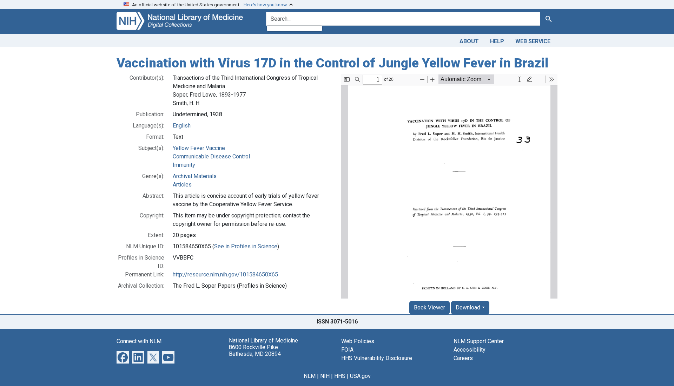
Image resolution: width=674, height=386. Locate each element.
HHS (339, 376)
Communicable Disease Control (211, 156)
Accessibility (469, 349)
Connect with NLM (139, 341)
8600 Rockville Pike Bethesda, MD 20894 (255, 350)
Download (468, 307)
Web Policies (357, 341)
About (469, 41)
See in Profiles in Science (245, 246)
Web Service (532, 41)
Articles (182, 184)
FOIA (347, 349)
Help (497, 41)
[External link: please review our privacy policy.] (123, 356)
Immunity (184, 165)
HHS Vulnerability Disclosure (376, 358)
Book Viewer (429, 307)
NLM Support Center (479, 341)
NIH (325, 376)
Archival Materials (195, 176)
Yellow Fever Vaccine (199, 148)
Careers (463, 358)
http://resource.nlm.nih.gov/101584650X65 (225, 274)
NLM (310, 376)
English (182, 125)
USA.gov (360, 376)
